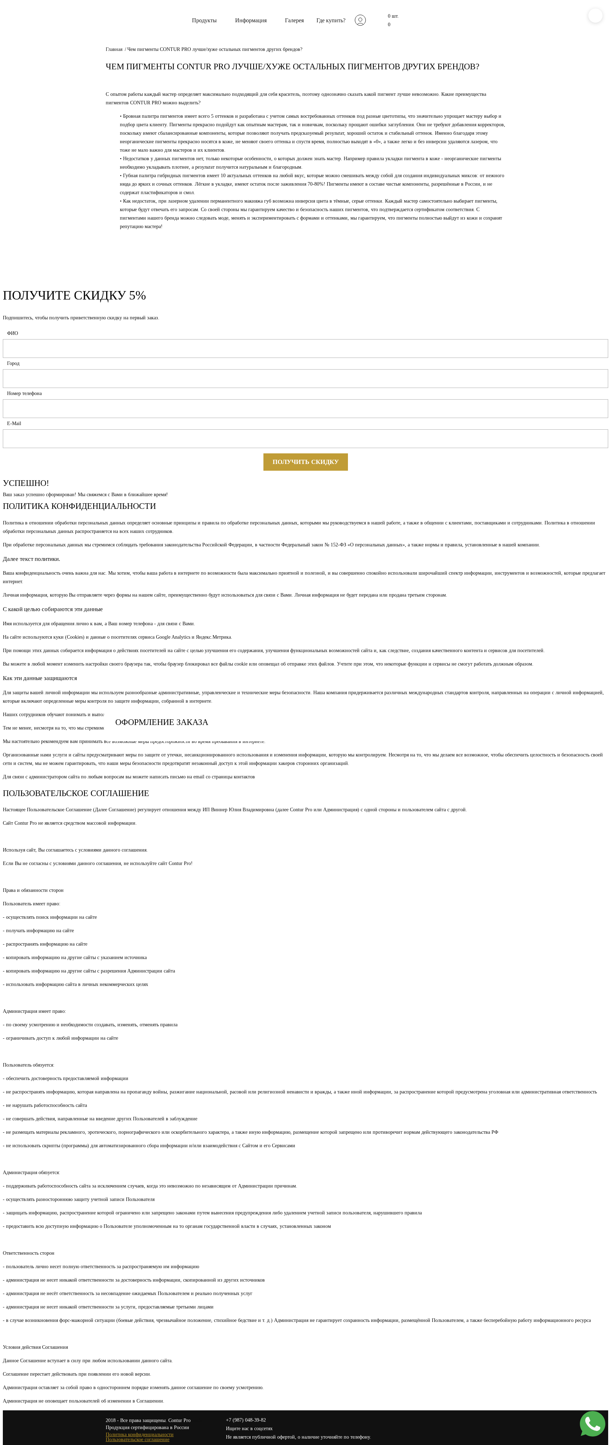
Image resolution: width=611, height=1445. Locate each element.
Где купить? (330, 20)
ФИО (12, 333)
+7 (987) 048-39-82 (246, 1420)
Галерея (294, 20)
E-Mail (14, 423)
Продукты (204, 20)
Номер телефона (24, 393)
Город (13, 363)
